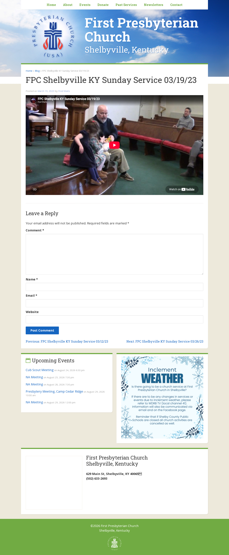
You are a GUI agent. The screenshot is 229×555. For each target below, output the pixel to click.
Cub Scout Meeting (40, 370)
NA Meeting (34, 377)
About (67, 5)
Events (85, 5)
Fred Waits (64, 91)
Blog (37, 70)
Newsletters (153, 5)
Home (51, 5)
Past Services (126, 5)
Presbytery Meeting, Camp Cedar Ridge (54, 391)
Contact (176, 5)
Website (32, 312)
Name (32, 279)
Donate (103, 5)
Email (31, 295)
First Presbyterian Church (141, 29)
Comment (35, 230)
